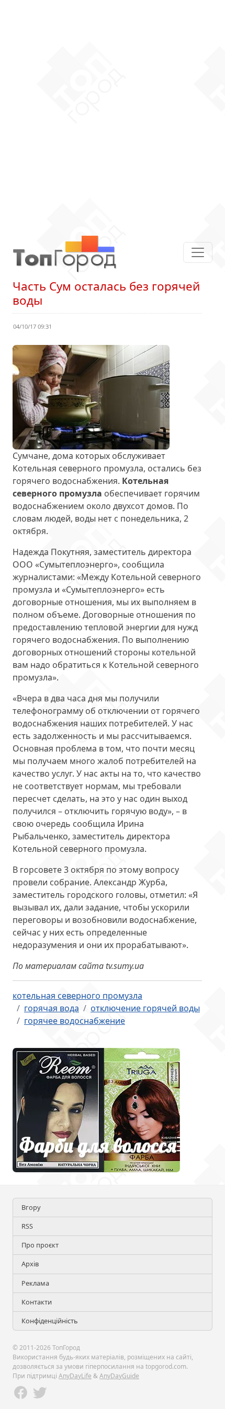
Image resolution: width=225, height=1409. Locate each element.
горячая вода (51, 1008)
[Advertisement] (112, 112)
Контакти (36, 1302)
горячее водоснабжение (74, 1020)
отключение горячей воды (145, 1008)
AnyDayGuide (119, 1375)
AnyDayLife (75, 1375)
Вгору (31, 1207)
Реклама (35, 1283)
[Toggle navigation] (197, 252)
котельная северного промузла (77, 995)
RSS (27, 1226)
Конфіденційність (49, 1320)
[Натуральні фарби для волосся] (96, 1109)
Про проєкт (40, 1245)
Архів (30, 1263)
